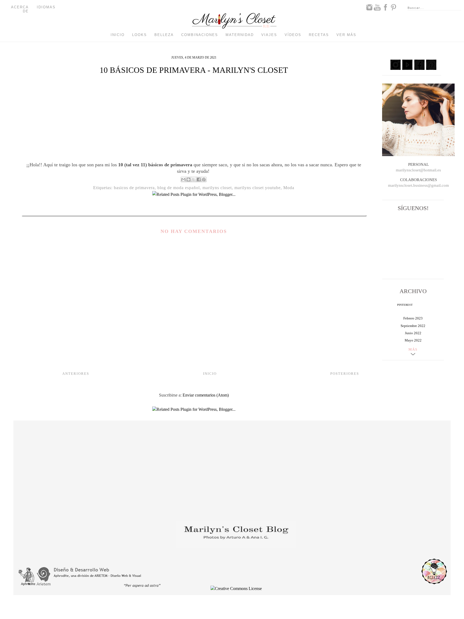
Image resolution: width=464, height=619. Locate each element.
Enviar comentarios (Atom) (206, 395)
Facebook (385, 7)
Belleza (164, 35)
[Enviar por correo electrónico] (183, 179)
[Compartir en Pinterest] (203, 179)
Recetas (319, 35)
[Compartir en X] (193, 179)
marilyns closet (217, 187)
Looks (139, 35)
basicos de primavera (134, 187)
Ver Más (346, 35)
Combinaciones (199, 35)
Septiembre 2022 (413, 326)
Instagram (369, 7)
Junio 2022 (413, 333)
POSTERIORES (344, 374)
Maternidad (240, 35)
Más (413, 349)
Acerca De (20, 9)
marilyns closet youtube (257, 187)
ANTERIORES (75, 374)
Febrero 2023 (413, 318)
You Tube (377, 7)
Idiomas (46, 7)
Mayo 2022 (413, 340)
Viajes (269, 35)
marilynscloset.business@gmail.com (418, 185)
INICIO (210, 374)
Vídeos (293, 35)
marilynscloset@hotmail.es (418, 170)
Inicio (118, 35)
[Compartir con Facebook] (198, 179)
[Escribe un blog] (188, 179)
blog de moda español (178, 187)
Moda (288, 187)
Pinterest (393, 7)
